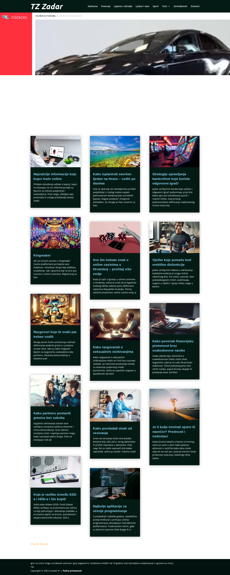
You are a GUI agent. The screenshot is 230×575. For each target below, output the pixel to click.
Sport (156, 6)
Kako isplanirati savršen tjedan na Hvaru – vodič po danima (114, 178)
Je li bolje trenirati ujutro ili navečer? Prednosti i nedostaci (173, 431)
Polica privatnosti (72, 570)
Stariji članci (39, 544)
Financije (105, 6)
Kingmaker (42, 255)
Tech (164, 6)
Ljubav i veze (142, 6)
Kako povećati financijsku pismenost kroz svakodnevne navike (173, 345)
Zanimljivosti (180, 6)
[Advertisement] (115, 100)
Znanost (195, 6)
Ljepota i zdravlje (123, 6)
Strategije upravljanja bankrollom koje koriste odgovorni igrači (171, 178)
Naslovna (93, 6)
